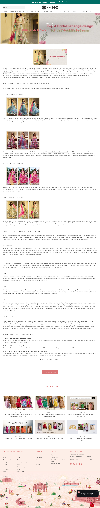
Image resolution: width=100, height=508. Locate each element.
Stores (18, 457)
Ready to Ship (86, 11)
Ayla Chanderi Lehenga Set (51, 221)
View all (50, 390)
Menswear (44, 11)
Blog (52, 23)
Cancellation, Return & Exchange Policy (59, 460)
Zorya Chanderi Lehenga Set (31, 187)
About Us (19, 455)
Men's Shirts (6, 467)
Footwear (61, 11)
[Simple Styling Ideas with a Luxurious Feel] (50, 427)
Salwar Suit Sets (7, 455)
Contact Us (39, 464)
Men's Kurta (6, 469)
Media (18, 464)
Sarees (4, 457)
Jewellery (75, 11)
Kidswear (53, 11)
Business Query (21, 467)
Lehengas (5, 462)
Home (48, 23)
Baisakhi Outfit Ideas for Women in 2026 (18, 438)
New (5, 11)
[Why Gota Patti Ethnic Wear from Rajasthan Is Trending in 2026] (50, 403)
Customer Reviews (22, 462)
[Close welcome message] (97, 491)
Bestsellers (23, 11)
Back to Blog (51, 372)
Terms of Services (55, 463)
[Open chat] (97, 499)
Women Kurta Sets (7, 459)
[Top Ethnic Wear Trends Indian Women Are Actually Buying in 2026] (18, 403)
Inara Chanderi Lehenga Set (34, 118)
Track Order (39, 457)
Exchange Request (41, 459)
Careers (19, 459)
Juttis (4, 471)
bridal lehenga (7, 72)
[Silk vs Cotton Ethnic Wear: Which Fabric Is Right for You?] (82, 403)
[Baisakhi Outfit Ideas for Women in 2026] (18, 427)
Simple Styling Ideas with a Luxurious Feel (50, 438)
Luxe (94, 11)
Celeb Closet (20, 471)
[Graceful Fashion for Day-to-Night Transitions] (82, 427)
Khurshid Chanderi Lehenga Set (58, 152)
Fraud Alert (39, 455)
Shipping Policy (55, 455)
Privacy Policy (54, 457)
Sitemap (38, 462)
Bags (68, 11)
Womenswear (34, 11)
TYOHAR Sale (13, 11)
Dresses (5, 464)
